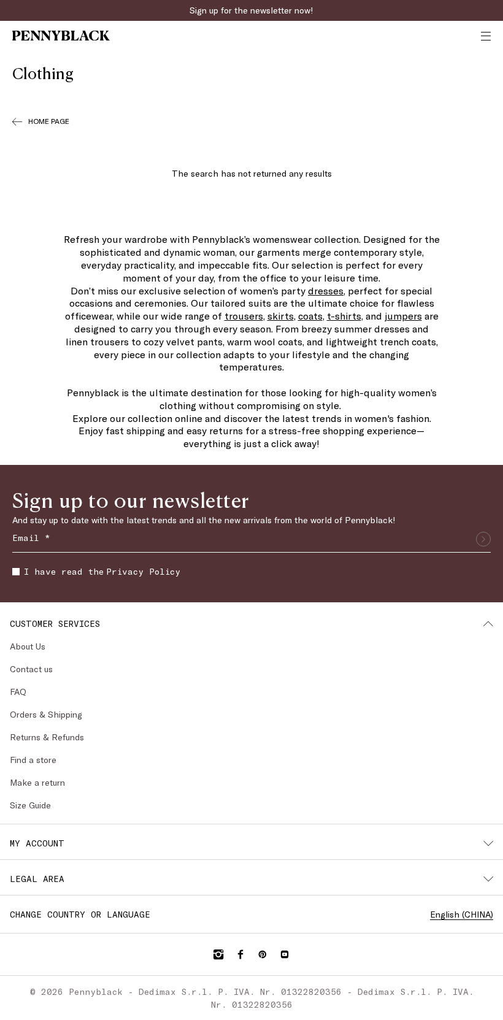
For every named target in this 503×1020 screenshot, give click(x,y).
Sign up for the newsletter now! (251, 10)
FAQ (18, 691)
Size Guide (30, 805)
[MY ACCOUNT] (488, 843)
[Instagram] (218, 954)
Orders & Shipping (46, 714)
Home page (48, 121)
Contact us (31, 669)
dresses (326, 290)
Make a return (37, 782)
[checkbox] (16, 571)
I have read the (102, 571)
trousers (244, 315)
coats (310, 315)
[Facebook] (240, 954)
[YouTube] (284, 954)
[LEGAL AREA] (488, 879)
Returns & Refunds (47, 737)
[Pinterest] (262, 954)
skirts (280, 315)
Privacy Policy (143, 571)
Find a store (33, 759)
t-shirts (344, 315)
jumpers (403, 315)
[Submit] (483, 539)
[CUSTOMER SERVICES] (488, 624)
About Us (27, 646)
